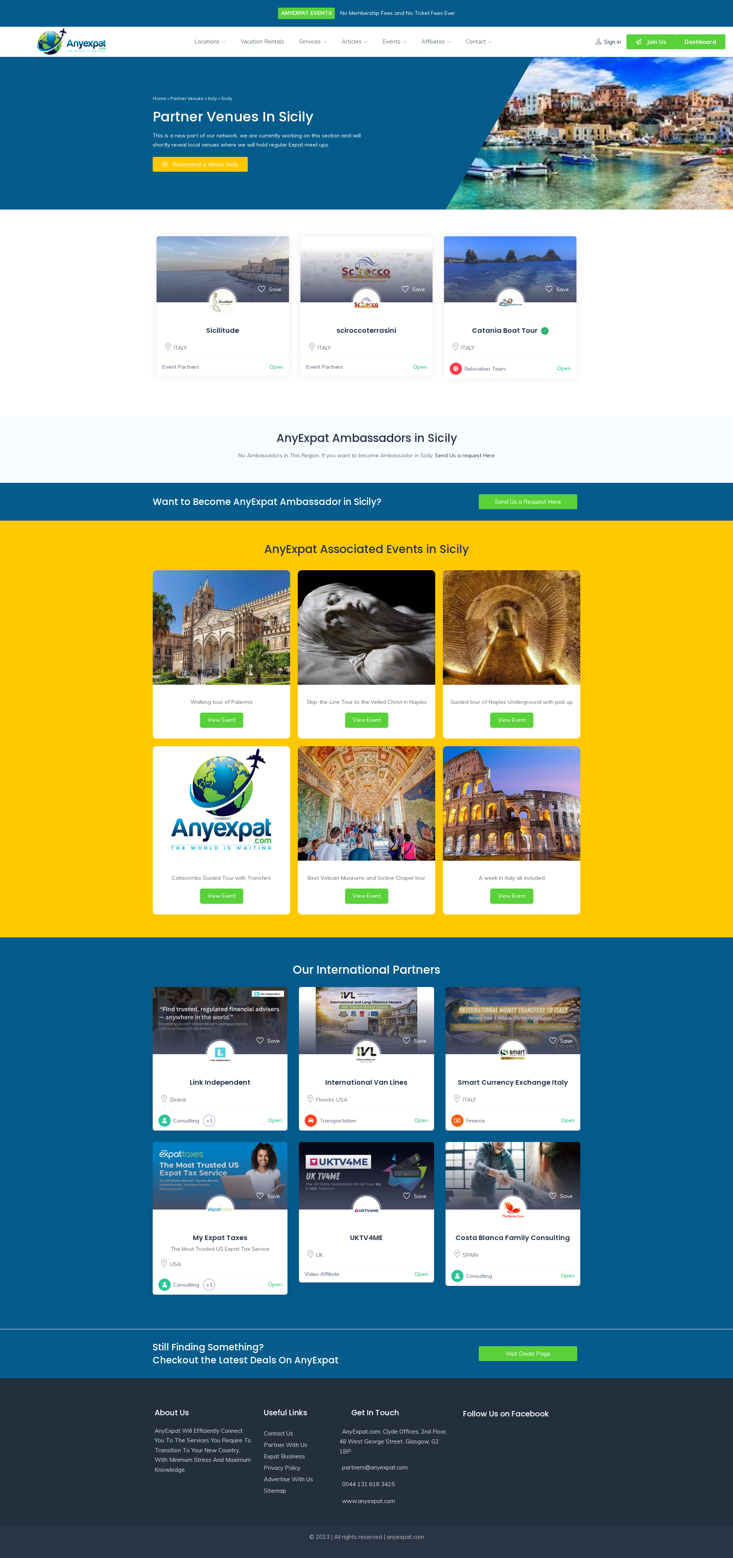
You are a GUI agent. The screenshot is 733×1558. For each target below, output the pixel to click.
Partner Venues (186, 98)
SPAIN (470, 1255)
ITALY (180, 347)
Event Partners (180, 366)
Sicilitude (222, 330)
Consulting (186, 1120)
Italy (212, 98)
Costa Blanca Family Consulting (512, 1237)
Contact (477, 41)
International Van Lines (366, 1082)
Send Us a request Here (465, 455)
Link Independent (220, 1082)
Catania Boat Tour (505, 330)
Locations (207, 41)
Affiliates (433, 41)
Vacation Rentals (262, 41)
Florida (325, 1099)
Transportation (338, 1120)
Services (310, 41)
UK (319, 1255)
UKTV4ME (366, 1237)
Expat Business (284, 1456)
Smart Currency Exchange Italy (513, 1082)
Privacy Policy (282, 1467)
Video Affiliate (322, 1274)
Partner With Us (285, 1444)
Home (159, 98)
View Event (222, 719)
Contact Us (278, 1433)
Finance (475, 1120)
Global (178, 1099)
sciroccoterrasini (366, 330)
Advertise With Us (288, 1479)
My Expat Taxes (220, 1237)
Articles (352, 41)
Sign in (612, 41)
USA (341, 1099)
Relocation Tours (485, 368)
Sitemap (275, 1490)
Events (392, 41)
